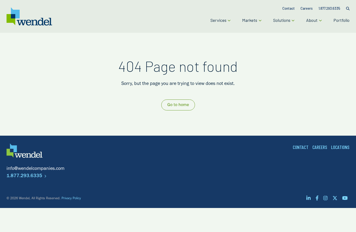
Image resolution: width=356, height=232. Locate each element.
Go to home (178, 105)
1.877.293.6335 (25, 176)
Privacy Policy (71, 198)
